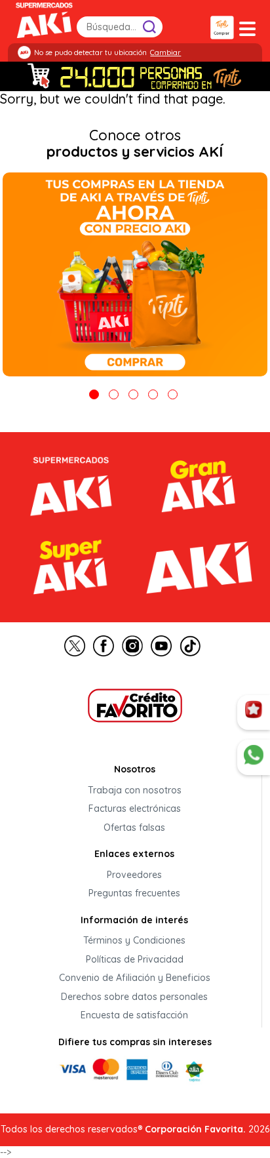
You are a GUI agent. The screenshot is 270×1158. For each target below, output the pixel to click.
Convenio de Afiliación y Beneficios (134, 978)
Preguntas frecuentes (134, 894)
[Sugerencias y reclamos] (253, 757)
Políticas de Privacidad (134, 959)
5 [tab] (173, 394)
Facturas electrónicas (134, 809)
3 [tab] (133, 394)
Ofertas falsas (134, 827)
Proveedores (134, 875)
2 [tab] (114, 394)
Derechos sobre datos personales (134, 997)
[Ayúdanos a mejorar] (253, 712)
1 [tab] (94, 394)
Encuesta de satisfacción (134, 1016)
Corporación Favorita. (195, 1129)
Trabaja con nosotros (135, 790)
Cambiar (165, 52)
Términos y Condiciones (134, 941)
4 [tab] (153, 394)
